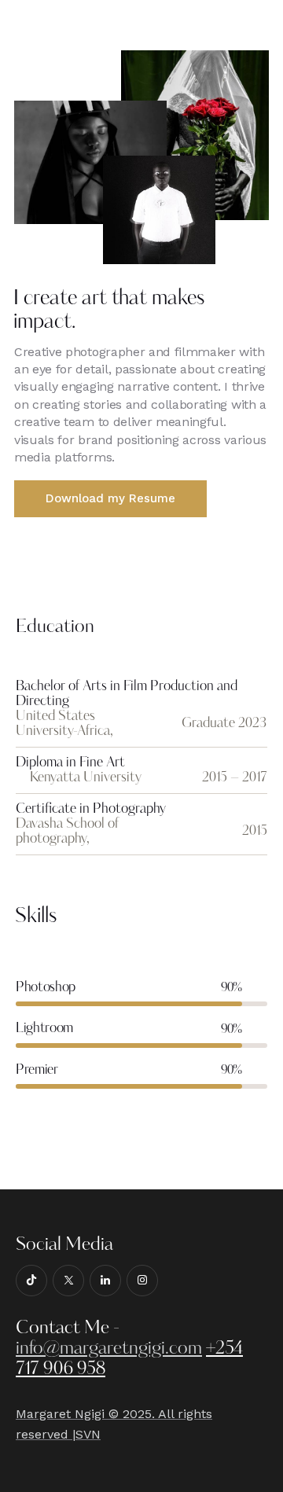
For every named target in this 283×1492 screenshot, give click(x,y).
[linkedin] (105, 1280)
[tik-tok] (31, 1280)
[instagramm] (142, 1280)
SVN (88, 1434)
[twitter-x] (68, 1280)
